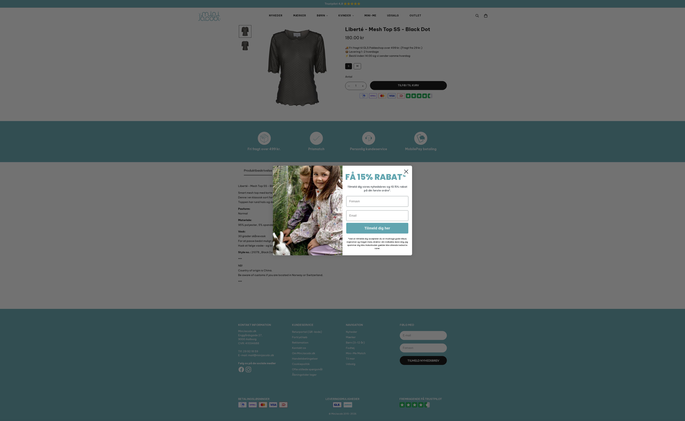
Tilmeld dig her (377, 228)
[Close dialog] (406, 171)
